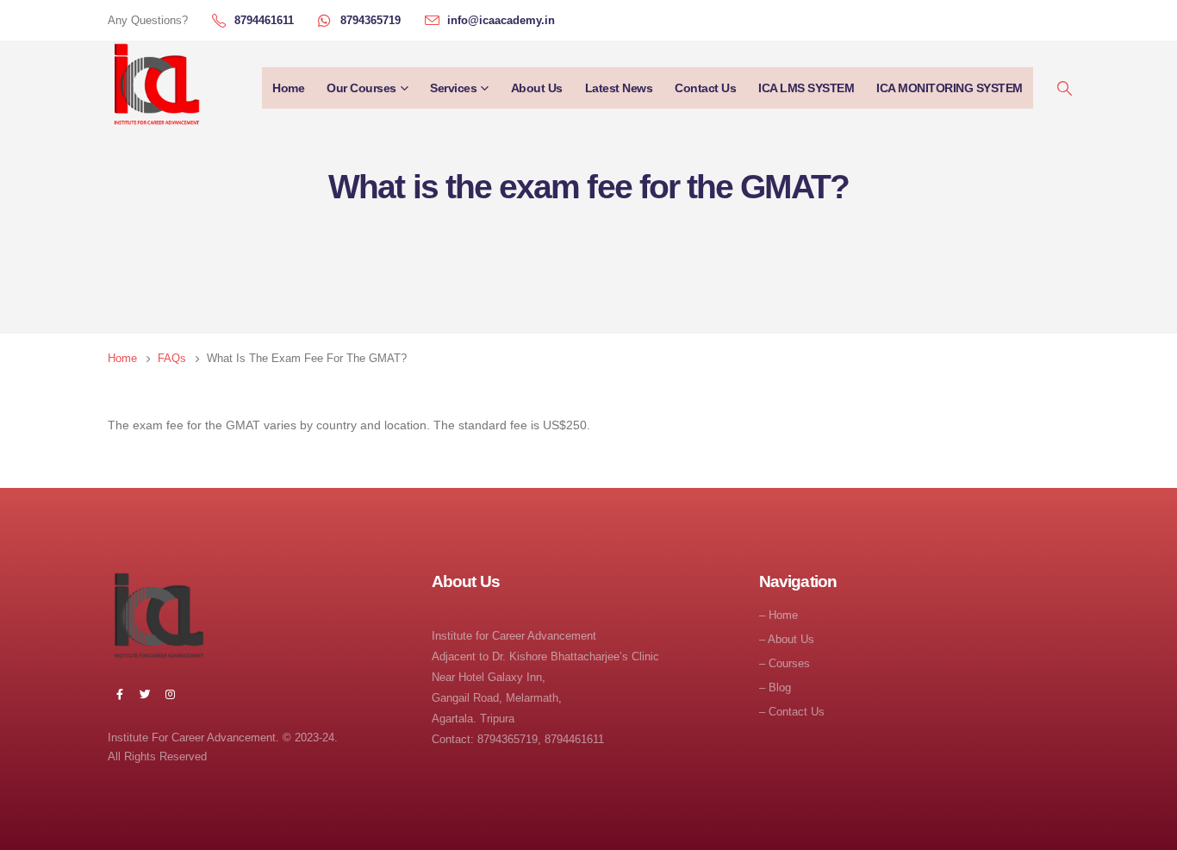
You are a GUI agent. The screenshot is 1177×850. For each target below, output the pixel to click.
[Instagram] (170, 694)
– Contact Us (792, 712)
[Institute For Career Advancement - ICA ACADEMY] (155, 88)
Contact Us (705, 88)
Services (453, 88)
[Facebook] (120, 694)
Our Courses (361, 88)
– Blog (775, 688)
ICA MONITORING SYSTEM (949, 88)
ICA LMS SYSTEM (806, 88)
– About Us (786, 640)
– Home (778, 615)
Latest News (619, 88)
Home (288, 88)
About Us (537, 88)
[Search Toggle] (1064, 89)
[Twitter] (145, 694)
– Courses (784, 664)
